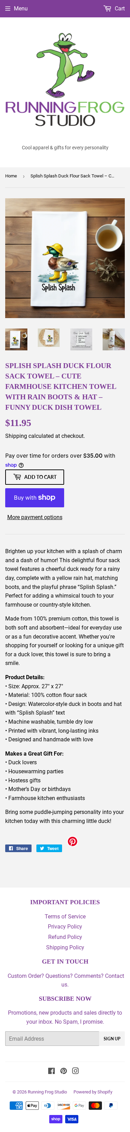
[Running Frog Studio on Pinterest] (63, 1071)
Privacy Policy (65, 926)
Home (11, 175)
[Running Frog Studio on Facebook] (51, 1071)
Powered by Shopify (92, 1091)
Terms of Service (65, 916)
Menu (21, 8)
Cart (119, 8)
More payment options (34, 517)
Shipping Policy (65, 947)
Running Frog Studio (47, 1091)
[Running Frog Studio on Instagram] (75, 1071)
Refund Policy (65, 937)
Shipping (16, 436)
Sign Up (112, 1038)
